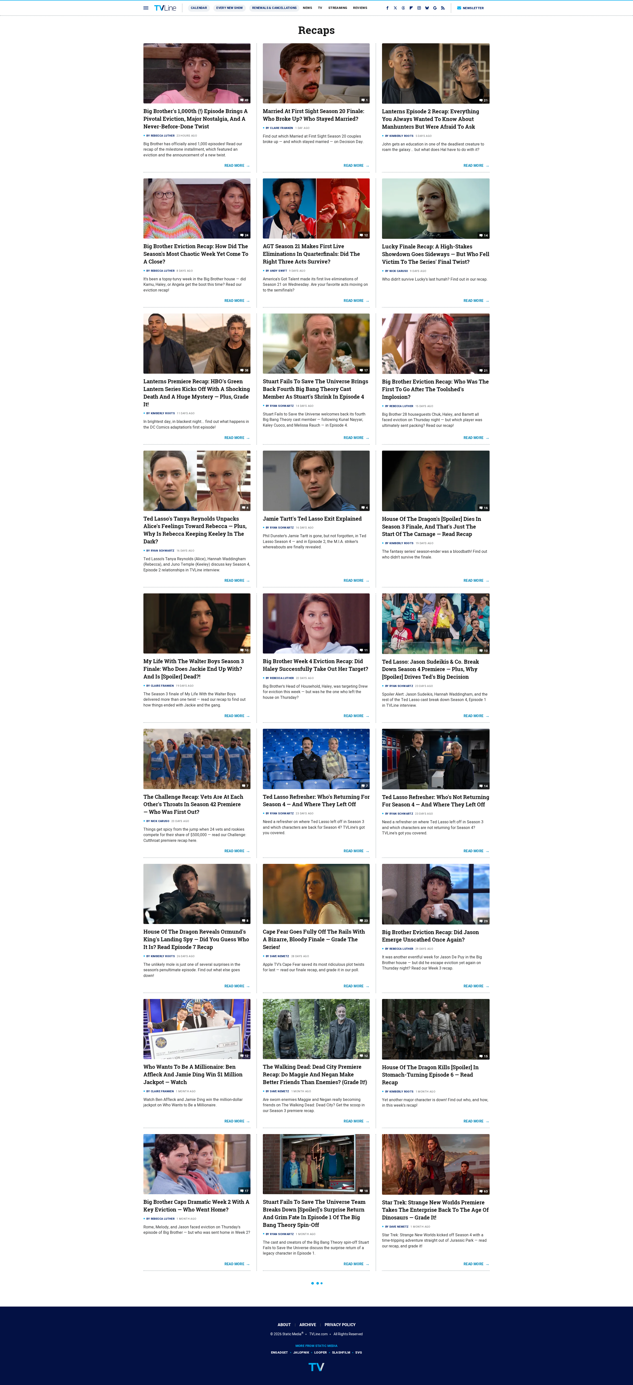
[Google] (435, 8)
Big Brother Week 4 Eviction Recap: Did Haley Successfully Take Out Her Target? (315, 665)
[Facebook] (387, 8)
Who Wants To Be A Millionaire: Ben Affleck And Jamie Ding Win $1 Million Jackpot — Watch (193, 1074)
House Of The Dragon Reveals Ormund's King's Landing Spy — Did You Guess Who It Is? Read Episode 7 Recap (196, 939)
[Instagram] (419, 8)
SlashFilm (341, 1352)
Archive (307, 1325)
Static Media (291, 1334)
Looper (320, 1352)
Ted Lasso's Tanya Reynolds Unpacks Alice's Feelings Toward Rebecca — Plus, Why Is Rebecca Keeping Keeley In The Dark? (195, 530)
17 (366, 370)
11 (366, 650)
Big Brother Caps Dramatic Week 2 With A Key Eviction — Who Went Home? (196, 1205)
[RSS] (443, 8)
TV (320, 7)
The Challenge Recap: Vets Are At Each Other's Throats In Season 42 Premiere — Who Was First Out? (193, 804)
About (284, 1325)
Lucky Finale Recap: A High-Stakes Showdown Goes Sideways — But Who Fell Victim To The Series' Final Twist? (435, 254)
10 (247, 650)
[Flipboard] (411, 8)
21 (486, 100)
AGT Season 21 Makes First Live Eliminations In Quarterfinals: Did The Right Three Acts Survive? (311, 254)
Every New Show (229, 8)
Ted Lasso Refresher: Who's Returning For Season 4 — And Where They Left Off (316, 800)
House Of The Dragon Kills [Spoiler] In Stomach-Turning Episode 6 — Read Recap (430, 1075)
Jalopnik (301, 1352)
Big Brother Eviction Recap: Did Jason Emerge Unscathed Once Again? (430, 936)
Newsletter (473, 8)
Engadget (279, 1352)
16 (486, 508)
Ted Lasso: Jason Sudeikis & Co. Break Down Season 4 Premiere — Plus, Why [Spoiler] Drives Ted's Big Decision (430, 669)
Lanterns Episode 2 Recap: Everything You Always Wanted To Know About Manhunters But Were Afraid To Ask (430, 119)
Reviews (360, 7)
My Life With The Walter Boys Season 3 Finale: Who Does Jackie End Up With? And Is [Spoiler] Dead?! (193, 668)
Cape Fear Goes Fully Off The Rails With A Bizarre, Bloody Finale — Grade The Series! (314, 939)
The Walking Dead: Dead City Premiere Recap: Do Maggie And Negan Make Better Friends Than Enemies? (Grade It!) (315, 1074)
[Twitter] (395, 8)
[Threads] (403, 8)
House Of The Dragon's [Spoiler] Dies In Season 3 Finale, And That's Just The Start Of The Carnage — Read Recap (431, 526)
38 (247, 370)
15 (486, 1056)
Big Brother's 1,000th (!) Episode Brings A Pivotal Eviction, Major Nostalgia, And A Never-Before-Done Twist (195, 118)
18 (366, 1191)
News (307, 7)
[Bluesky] (427, 8)
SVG (358, 1352)
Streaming (337, 7)
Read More (235, 165)
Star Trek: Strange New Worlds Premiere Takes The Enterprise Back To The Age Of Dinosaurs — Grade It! (435, 1210)
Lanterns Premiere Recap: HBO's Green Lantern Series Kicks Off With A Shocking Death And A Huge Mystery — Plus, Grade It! (196, 393)
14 (486, 235)
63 (486, 1191)
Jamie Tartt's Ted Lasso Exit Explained (312, 518)
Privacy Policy (340, 1325)
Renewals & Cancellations (274, 8)
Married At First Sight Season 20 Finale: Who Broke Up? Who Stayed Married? (313, 114)
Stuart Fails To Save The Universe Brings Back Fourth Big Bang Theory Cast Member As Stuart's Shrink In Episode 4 (315, 389)
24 (247, 235)
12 (366, 235)
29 (486, 921)
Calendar (199, 8)
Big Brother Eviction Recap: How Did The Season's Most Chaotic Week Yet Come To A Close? (195, 254)
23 (366, 920)
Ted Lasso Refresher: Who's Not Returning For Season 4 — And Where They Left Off (435, 800)
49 (247, 100)
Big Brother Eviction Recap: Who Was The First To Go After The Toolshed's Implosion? (435, 389)
